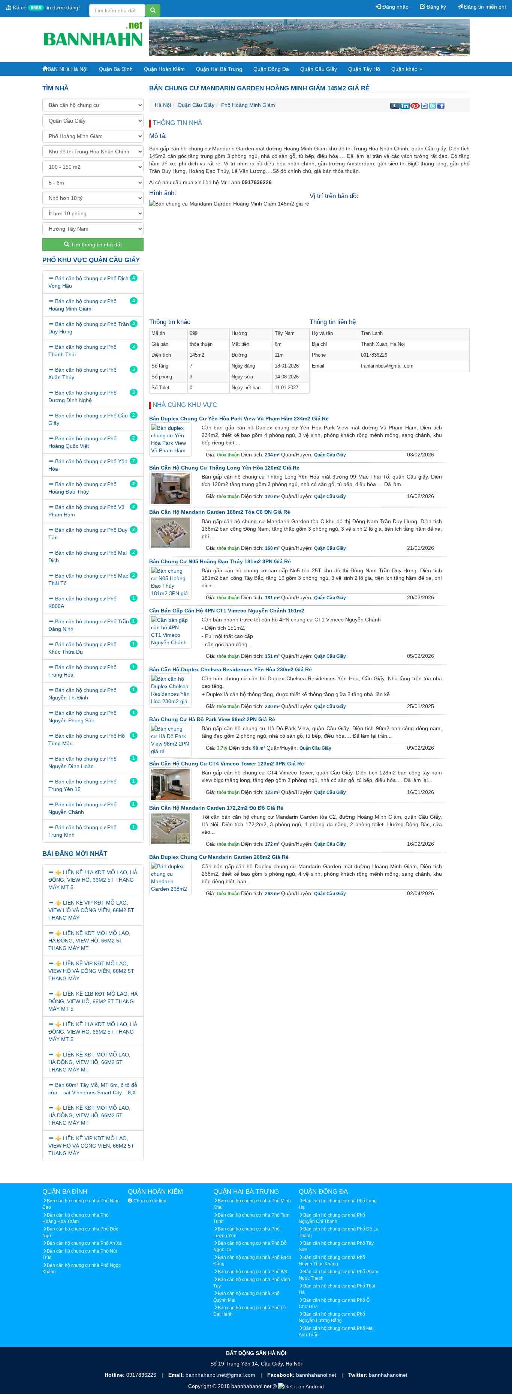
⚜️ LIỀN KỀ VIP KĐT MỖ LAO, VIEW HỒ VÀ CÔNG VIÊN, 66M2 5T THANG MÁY (91, 910)
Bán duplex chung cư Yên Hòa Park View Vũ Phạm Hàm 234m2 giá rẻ (239, 419)
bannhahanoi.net (317, 1375)
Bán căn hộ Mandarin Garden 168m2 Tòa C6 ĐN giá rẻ (219, 512)
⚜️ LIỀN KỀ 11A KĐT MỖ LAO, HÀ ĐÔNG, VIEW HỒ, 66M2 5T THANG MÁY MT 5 (92, 879)
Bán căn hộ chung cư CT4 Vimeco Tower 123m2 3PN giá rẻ (226, 764)
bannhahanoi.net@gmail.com (221, 1375)
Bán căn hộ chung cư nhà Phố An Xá (84, 1243)
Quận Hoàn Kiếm (164, 69)
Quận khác (405, 69)
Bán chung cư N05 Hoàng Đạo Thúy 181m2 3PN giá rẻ (220, 561)
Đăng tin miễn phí (484, 7)
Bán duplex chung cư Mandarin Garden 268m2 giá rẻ (219, 857)
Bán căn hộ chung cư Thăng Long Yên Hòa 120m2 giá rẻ (224, 468)
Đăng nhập (395, 7)
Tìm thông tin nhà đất (95, 245)
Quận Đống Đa (271, 69)
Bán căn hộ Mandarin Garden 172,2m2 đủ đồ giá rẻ (216, 808)
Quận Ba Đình (116, 69)
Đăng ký (435, 7)
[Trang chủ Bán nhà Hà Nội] (93, 37)
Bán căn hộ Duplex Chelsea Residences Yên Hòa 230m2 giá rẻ (230, 669)
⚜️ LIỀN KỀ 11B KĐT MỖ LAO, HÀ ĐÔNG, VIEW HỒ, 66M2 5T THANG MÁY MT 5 (93, 1001)
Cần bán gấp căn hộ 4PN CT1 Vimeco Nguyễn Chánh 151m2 (226, 611)
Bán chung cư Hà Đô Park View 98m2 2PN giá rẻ (212, 719)
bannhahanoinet (388, 1375)
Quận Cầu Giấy (318, 69)
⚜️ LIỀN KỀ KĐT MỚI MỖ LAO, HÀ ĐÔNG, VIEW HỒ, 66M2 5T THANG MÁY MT (89, 940)
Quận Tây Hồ (364, 69)
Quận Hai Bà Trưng (219, 69)
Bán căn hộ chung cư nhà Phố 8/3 (252, 1271)
